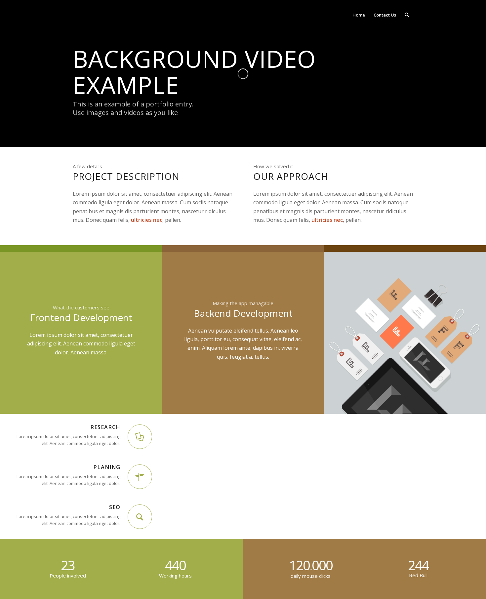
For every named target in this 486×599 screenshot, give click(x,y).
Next (471, 333)
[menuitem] (358, 14)
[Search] (406, 14)
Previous (339, 333)
